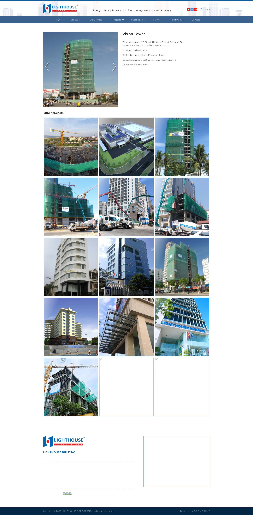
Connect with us (51, 495)
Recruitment (175, 19)
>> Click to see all (71, 155)
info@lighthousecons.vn (62, 477)
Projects (117, 19)
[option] (80, 69)
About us (75, 19)
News (156, 19)
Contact (196, 19)
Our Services (96, 19)
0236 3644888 (62, 472)
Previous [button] (48, 66)
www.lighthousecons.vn (64, 481)
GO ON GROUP (202, 511)
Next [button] (113, 66)
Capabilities (137, 19)
